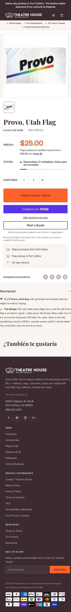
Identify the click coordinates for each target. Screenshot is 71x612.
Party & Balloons (15, 463)
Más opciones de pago (35, 217)
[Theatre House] (24, 15)
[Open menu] (53, 15)
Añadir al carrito (35, 195)
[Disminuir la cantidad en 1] (24, 180)
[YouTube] (33, 418)
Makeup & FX (13, 451)
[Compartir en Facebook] (45, 277)
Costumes (11, 433)
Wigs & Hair (12, 445)
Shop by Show (14, 530)
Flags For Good (13, 130)
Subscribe (60, 569)
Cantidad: (10, 179)
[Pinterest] (25, 418)
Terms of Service (15, 497)
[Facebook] (9, 418)
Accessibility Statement (19, 509)
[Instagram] (17, 418)
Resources (11, 542)
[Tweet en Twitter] (58, 277)
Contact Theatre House (19, 479)
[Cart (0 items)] (61, 15)
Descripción (8, 291)
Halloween (11, 457)
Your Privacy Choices (17, 515)
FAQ (8, 503)
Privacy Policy (13, 491)
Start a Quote (35, 225)
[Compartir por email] (65, 277)
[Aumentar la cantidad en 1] (43, 180)
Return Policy (13, 485)
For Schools (12, 536)
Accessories (12, 439)
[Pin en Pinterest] (52, 277)
